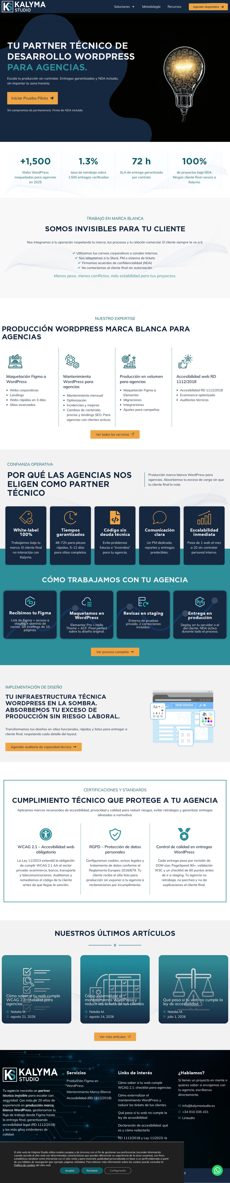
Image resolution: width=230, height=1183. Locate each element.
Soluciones (122, 7)
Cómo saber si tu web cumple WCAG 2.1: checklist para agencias (33, 999)
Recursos (174, 7)
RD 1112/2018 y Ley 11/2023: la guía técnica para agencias (142, 1140)
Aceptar (69, 1170)
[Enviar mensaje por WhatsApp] (217, 1170)
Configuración (118, 1170)
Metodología (151, 7)
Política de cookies (24, 1165)
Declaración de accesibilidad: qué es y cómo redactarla (143, 1127)
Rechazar (92, 1170)
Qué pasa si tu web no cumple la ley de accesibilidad (193, 1001)
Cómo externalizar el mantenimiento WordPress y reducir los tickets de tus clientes (114, 999)
